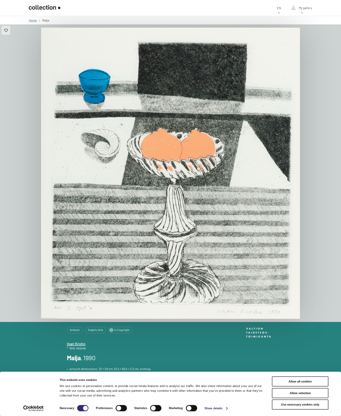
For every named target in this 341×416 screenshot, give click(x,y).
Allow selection (300, 393)
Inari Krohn (76, 343)
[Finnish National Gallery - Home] (45, 8)
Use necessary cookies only (300, 404)
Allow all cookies (300, 381)
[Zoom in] (170, 173)
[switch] (121, 408)
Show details (213, 408)
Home (33, 20)
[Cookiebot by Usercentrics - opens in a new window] (33, 408)
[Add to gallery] (6, 30)
